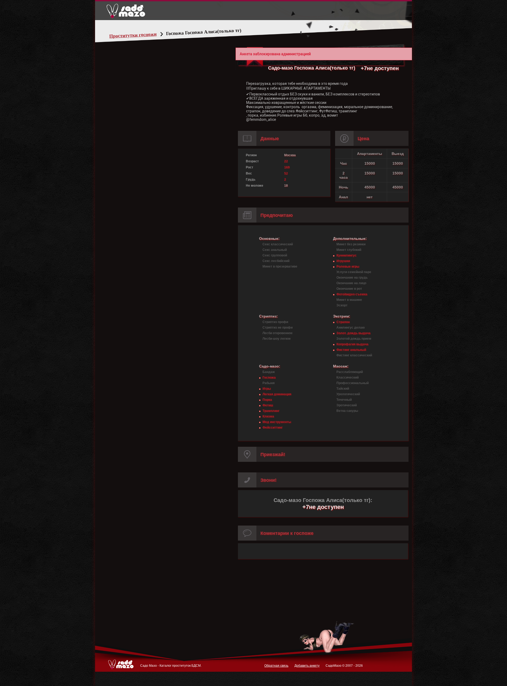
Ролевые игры (347, 266)
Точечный (344, 400)
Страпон (343, 322)
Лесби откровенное (277, 333)
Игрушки (343, 261)
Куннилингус (346, 255)
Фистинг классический (354, 355)
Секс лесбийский (275, 261)
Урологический (348, 394)
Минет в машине (349, 300)
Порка (267, 400)
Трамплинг (270, 411)
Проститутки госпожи (133, 35)
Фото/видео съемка (351, 294)
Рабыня (268, 383)
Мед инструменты (276, 422)
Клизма (268, 416)
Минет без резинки (350, 244)
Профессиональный (352, 383)
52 (286, 173)
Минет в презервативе (279, 266)
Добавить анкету (307, 665)
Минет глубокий (348, 250)
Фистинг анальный (351, 350)
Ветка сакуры (347, 411)
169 (287, 167)
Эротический (346, 405)
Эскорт (342, 305)
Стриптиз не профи (277, 327)
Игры (266, 388)
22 (286, 161)
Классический (347, 377)
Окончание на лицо (351, 283)
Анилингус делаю (350, 327)
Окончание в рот (349, 289)
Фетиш (267, 405)
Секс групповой (274, 255)
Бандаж (268, 372)
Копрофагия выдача (352, 344)
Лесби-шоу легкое (276, 338)
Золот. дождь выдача (353, 333)
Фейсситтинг (272, 427)
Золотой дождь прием (353, 338)
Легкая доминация (276, 394)
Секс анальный (274, 250)
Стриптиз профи (275, 322)
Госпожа (269, 377)
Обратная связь (276, 665)
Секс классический (277, 244)
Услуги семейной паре (353, 272)
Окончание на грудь (352, 277)
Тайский (342, 388)
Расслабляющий (349, 372)
